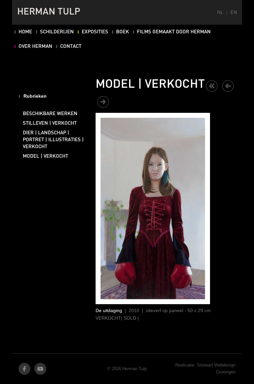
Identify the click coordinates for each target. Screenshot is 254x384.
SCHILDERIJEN (57, 32)
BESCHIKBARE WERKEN (50, 114)
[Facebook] (24, 369)
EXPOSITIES (95, 32)
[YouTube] (40, 369)
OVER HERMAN (35, 46)
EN (234, 12)
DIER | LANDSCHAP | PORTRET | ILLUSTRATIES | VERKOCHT (53, 140)
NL (220, 12)
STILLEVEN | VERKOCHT (50, 123)
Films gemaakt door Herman (174, 32)
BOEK (122, 32)
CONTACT (70, 46)
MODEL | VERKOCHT (45, 156)
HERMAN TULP (48, 12)
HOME (25, 32)
